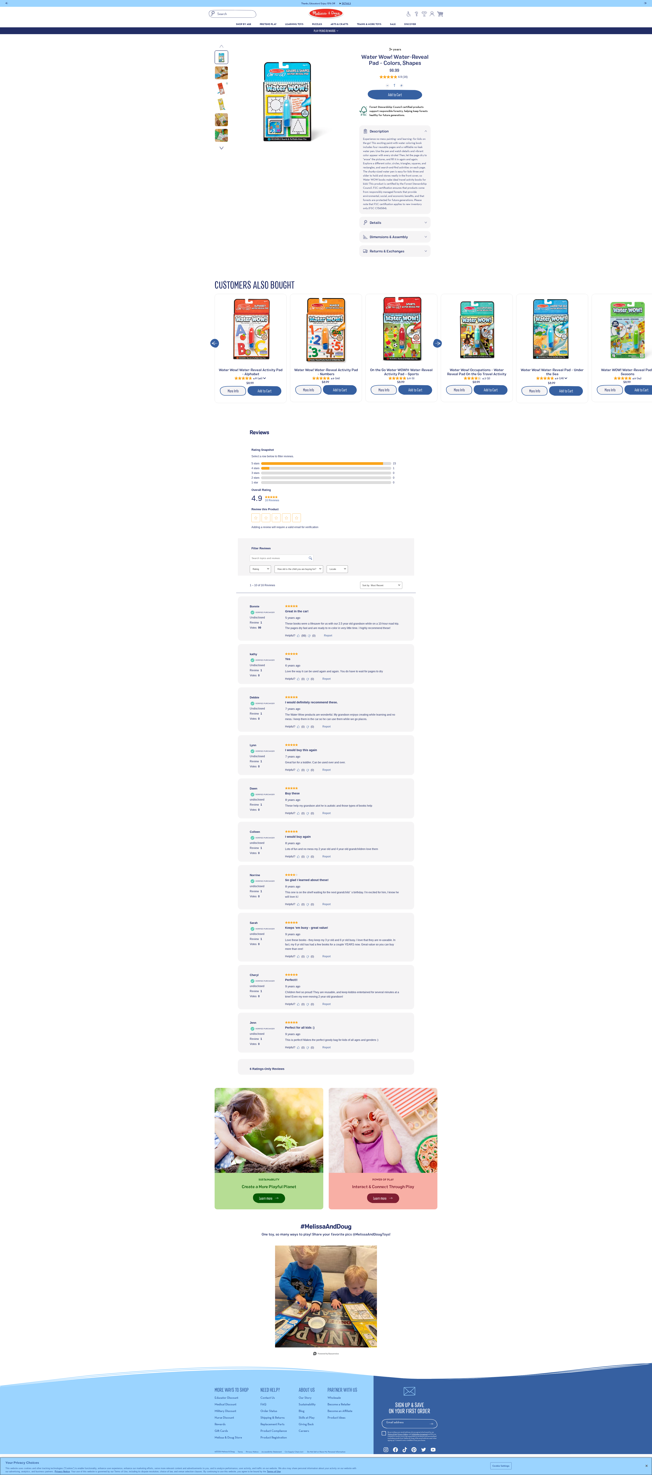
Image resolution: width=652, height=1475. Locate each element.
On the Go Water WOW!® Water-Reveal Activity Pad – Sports (401, 372)
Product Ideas (336, 1417)
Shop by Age (243, 24)
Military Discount (225, 1411)
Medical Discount (225, 1404)
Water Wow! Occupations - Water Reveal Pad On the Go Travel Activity (476, 372)
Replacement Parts (272, 1424)
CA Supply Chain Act (294, 1451)
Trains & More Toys (369, 24)
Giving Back (306, 1424)
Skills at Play (307, 1417)
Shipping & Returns (272, 1417)
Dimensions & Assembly (389, 237)
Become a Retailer (339, 1404)
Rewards (220, 1424)
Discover (410, 24)
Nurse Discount (224, 1417)
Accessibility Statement (271, 1451)
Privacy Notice (402, 1434)
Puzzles (317, 24)
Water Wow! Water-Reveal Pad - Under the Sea (552, 372)
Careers (304, 1431)
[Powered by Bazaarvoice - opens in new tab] (326, 1354)
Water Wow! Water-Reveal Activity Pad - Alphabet (251, 372)
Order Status (268, 1411)
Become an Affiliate (340, 1411)
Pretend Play (268, 24)
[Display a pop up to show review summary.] (265, 379)
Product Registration (273, 1437)
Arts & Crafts (339, 24)
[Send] (432, 1424)
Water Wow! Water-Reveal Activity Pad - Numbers (326, 372)
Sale (393, 24)
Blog (301, 1411)
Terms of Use (392, 1434)
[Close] (646, 1466)
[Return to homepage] (326, 14)
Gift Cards (221, 1431)
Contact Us (267, 1398)
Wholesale (334, 1398)
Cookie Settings (500, 1466)
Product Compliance (273, 1431)
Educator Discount (226, 1398)
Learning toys (294, 24)
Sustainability (307, 1404)
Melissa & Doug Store (228, 1437)
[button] (7, 3)
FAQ (263, 1404)
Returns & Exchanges (387, 251)
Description (379, 131)
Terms (240, 1451)
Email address (395, 1422)
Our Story (305, 1398)
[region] (326, 1466)
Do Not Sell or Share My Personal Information (326, 1451)
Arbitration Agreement (420, 1434)
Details (346, 3)
